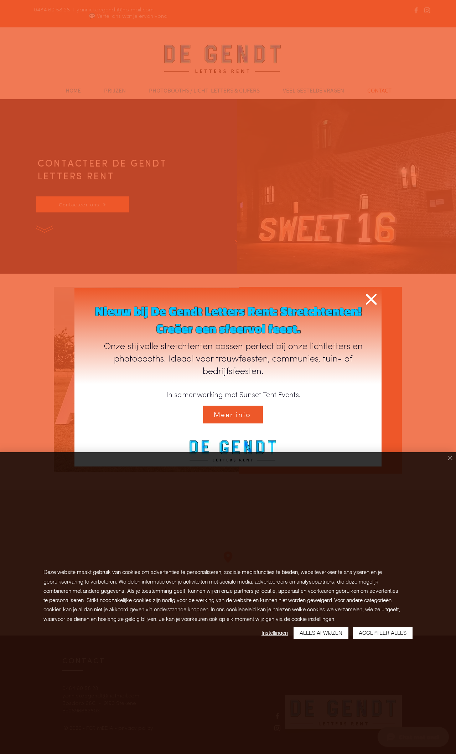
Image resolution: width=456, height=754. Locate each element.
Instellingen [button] (274, 632)
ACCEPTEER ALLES (382, 632)
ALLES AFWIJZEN (321, 632)
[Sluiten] (450, 458)
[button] (371, 299)
